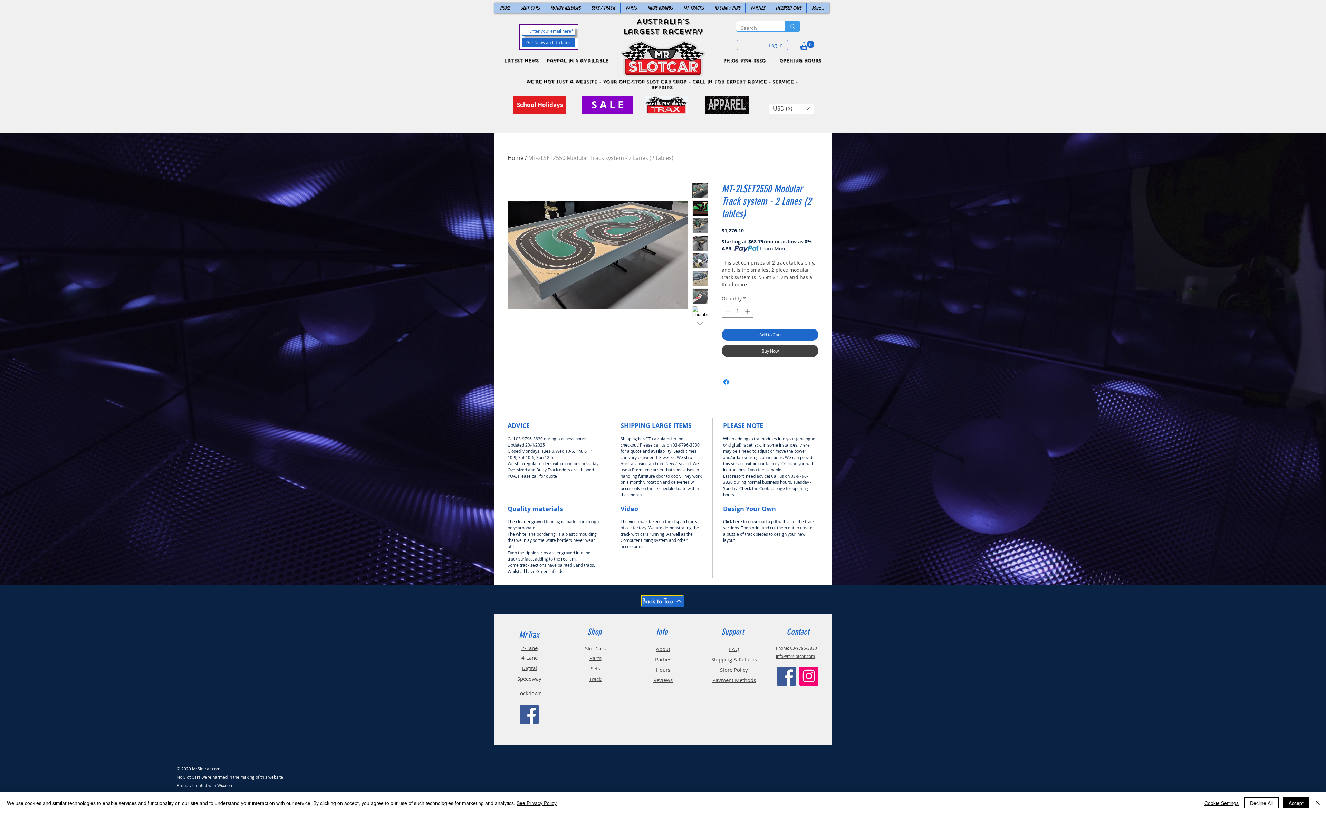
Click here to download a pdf (750, 521)
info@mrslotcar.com (795, 656)
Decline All (1261, 802)
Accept (1296, 802)
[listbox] (791, 109)
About (663, 648)
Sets (595, 668)
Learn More (773, 248)
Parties (663, 659)
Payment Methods (734, 680)
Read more (734, 284)
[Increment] (748, 311)
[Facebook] (529, 714)
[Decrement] (727, 311)
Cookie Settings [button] (1221, 802)
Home (515, 158)
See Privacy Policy (537, 802)
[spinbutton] (737, 311)
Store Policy (734, 669)
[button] (807, 45)
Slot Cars (595, 648)
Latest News (521, 61)
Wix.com (225, 785)
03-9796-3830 (803, 648)
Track (595, 679)
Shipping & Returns (734, 659)
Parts (595, 657)
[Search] (792, 26)
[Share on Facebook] (726, 382)
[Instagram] (808, 676)
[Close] (1318, 802)
